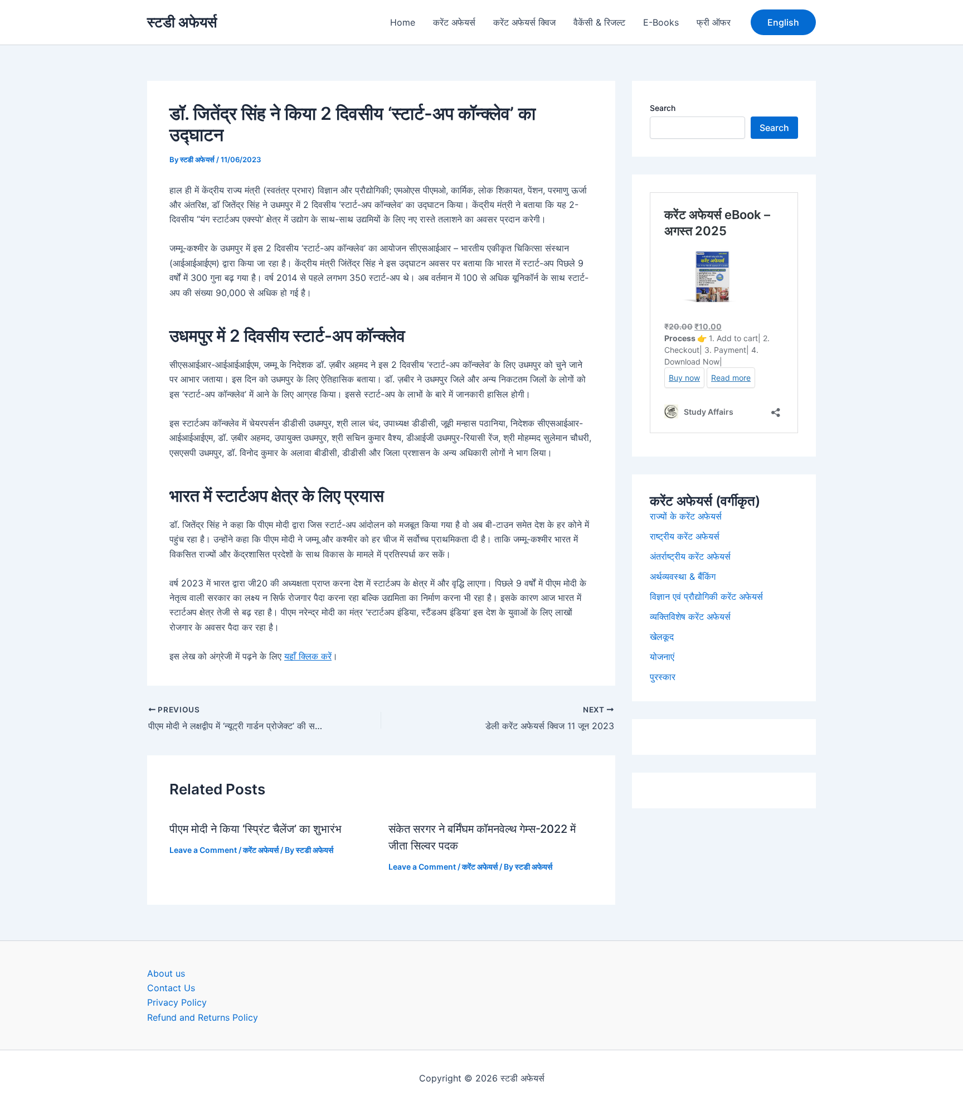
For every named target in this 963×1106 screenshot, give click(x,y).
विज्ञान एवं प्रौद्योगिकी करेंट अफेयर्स (706, 596)
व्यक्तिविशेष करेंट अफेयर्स (690, 616)
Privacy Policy (177, 1002)
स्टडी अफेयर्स (182, 22)
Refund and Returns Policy (202, 1017)
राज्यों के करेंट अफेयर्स (686, 516)
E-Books (661, 22)
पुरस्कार (662, 676)
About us (166, 973)
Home (402, 22)
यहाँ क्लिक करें (308, 656)
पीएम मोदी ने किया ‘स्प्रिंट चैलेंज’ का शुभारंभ (255, 829)
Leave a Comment (203, 850)
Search (662, 108)
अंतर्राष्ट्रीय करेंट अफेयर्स (690, 556)
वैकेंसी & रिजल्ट (599, 22)
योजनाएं (662, 656)
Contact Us (171, 987)
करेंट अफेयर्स (454, 22)
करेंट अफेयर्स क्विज (524, 22)
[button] (783, 22)
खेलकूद (662, 636)
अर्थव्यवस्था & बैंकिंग (683, 576)
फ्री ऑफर (714, 22)
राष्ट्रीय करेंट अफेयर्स (684, 536)
